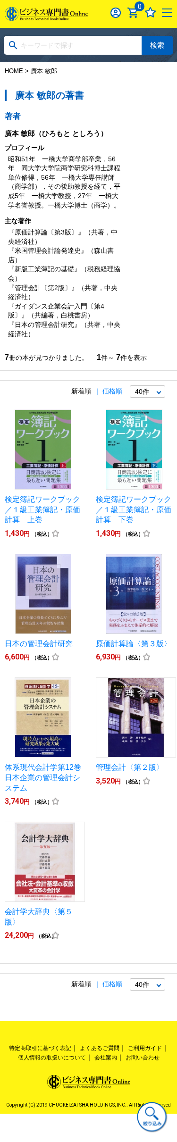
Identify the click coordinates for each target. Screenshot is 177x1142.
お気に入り (150, 12)
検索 (157, 45)
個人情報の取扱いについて (52, 1057)
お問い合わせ (143, 1057)
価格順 (112, 391)
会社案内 (105, 1057)
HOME (14, 71)
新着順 (81, 391)
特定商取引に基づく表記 (40, 1048)
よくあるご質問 (99, 1048)
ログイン (115, 12)
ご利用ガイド (145, 1048)
